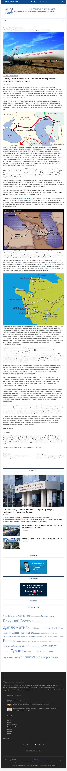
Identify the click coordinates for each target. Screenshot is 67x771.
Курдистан (7, 636)
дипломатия (15, 627)
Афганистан (34, 616)
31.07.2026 (25, 541)
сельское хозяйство (42, 641)
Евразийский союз (36, 628)
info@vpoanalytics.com (34, 750)
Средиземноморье (56, 641)
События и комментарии (10, 75)
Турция (17, 651)
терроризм (38, 646)
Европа (9, 733)
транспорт (49, 646)
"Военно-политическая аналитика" (42, 762)
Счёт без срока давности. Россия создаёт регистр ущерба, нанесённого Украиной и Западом (28, 510)
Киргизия (48, 633)
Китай (52, 633)
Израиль (10, 633)
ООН (43, 636)
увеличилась (17, 262)
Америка (9, 731)
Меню (5, 20)
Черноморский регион (11, 658)
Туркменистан (6, 651)
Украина (28, 651)
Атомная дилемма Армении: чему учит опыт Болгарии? (42, 538)
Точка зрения (33, 470)
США (26, 646)
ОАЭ (40, 636)
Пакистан (46, 636)
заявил (49, 365)
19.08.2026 (6, 514)
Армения (24, 615)
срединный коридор (13, 646)
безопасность (47, 616)
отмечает (8, 389)
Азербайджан (10, 447)
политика (54, 636)
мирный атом (19, 636)
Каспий (24, 447)
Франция (34, 651)
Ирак (16, 633)
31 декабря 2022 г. (12, 251)
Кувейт (56, 633)
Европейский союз (54, 628)
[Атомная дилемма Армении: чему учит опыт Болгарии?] (11, 543)
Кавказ (30, 633)
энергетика (37, 447)
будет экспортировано (44, 266)
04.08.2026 (25, 530)
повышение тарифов (25, 198)
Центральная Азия (44, 652)
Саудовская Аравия (30, 641)
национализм (34, 636)
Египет (4, 633)
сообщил (21, 149)
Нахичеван (26, 636)
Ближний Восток (18, 621)
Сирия (50, 641)
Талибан (32, 646)
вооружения (36, 622)
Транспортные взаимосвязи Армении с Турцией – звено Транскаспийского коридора (42, 527)
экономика (30, 447)
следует (19, 91)
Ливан (13, 636)
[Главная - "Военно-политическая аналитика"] (30, 7)
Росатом (60, 636)
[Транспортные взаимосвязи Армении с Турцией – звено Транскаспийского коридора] (11, 530)
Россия (9, 641)
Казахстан (18, 447)
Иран (23, 632)
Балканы (9, 729)
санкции (20, 641)
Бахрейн (39, 616)
